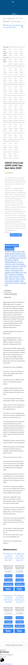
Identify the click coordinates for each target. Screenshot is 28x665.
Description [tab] (7, 290)
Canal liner (13, 256)
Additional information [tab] (10, 294)
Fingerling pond (13, 258)
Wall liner (12, 279)
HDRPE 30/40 (11, 18)
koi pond (20, 262)
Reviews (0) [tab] (7, 297)
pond (13, 264)
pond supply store (17, 272)
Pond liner (15, 266)
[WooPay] (16, 241)
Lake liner (8, 264)
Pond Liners (14, 268)
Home (4, 18)
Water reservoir (14, 283)
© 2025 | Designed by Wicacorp (14, 645)
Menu (14, 14)
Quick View (9, 584)
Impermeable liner (11, 262)
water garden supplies (12, 281)
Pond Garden (20, 264)
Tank (10, 277)
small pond (12, 274)
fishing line (8, 260)
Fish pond (23, 258)
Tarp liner (16, 277)
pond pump (15, 270)
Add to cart (16, 235)
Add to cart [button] (8, 576)
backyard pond (9, 253)
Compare (10, 249)
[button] (22, 26)
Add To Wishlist (12, 245)
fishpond (16, 260)
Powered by (6, 664)
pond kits (8, 266)
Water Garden (20, 279)
